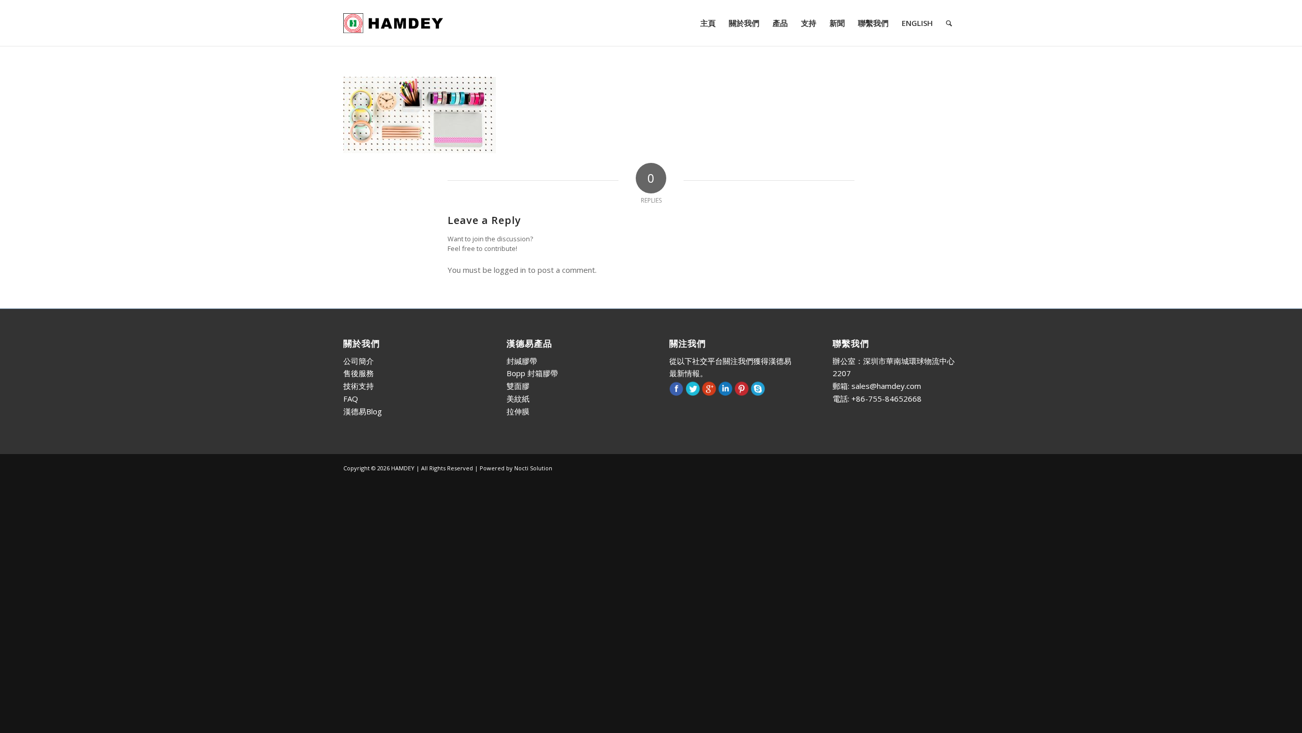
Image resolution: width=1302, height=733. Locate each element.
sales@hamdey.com (886, 386)
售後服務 (358, 373)
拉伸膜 (518, 411)
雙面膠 (518, 386)
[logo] (393, 23)
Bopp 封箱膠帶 (532, 373)
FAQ (350, 398)
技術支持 (358, 386)
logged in (510, 270)
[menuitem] (708, 23)
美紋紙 (518, 398)
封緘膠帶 (522, 361)
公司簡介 (358, 361)
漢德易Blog (362, 411)
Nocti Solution (533, 468)
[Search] (949, 23)
